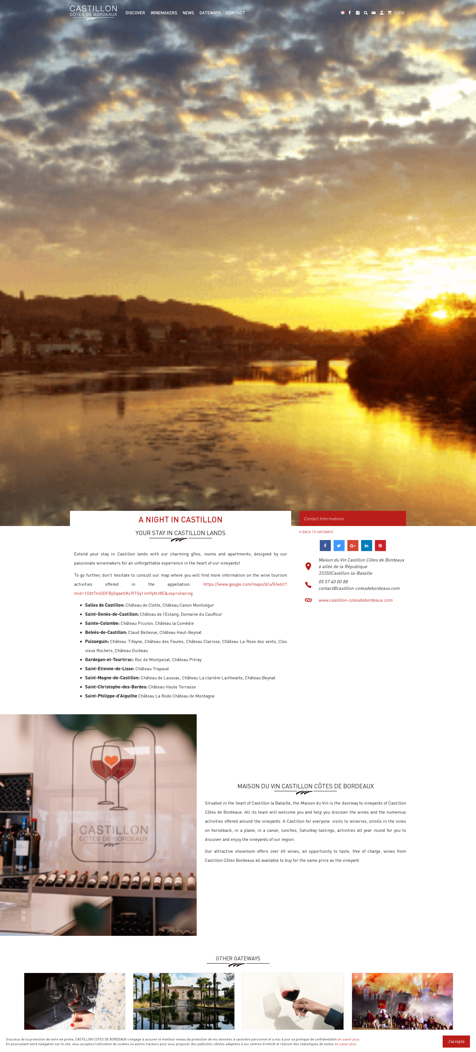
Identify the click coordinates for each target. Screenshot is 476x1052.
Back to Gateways (317, 532)
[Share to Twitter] (339, 549)
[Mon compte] (381, 10)
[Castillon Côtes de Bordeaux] (93, 12)
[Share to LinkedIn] (366, 549)
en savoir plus (348, 1039)
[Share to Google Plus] (352, 549)
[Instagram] (357, 10)
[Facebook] (349, 10)
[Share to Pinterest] (380, 549)
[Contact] (373, 10)
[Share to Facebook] (325, 549)
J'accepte (456, 1041)
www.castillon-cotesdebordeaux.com (355, 600)
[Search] (365, 10)
